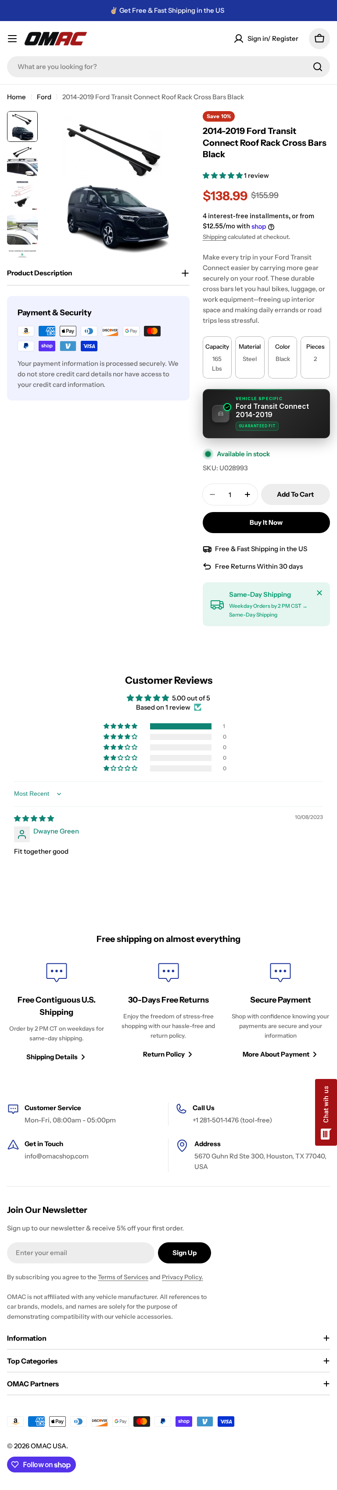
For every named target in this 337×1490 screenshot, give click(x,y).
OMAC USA (48, 1446)
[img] (34, 818)
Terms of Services (123, 1277)
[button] (223, 175)
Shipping (214, 236)
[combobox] (168, 66)
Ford (44, 97)
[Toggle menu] (12, 38)
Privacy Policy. (182, 1277)
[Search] (317, 66)
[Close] (319, 592)
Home (16, 97)
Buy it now (266, 522)
